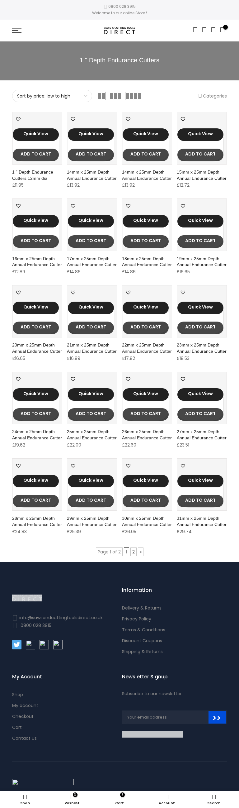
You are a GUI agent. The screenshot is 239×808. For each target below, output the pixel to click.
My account (25, 705)
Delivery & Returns (142, 608)
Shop (17, 694)
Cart (17, 727)
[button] (18, 119)
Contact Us (24, 738)
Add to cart (36, 154)
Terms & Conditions (143, 630)
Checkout (23, 716)
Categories (215, 96)
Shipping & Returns (142, 651)
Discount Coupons (142, 641)
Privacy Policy (136, 619)
